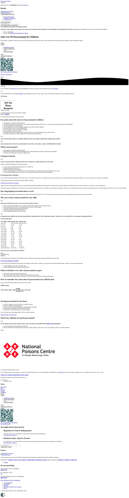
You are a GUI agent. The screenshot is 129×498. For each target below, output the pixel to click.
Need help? (55, 88)
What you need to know (6, 74)
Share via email (9, 47)
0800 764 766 (61, 372)
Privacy (5, 488)
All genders (3, 392)
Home (11, 32)
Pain (2, 388)
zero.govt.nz (14, 88)
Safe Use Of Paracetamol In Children (19, 33)
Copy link (9, 48)
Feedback (6, 485)
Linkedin (6, 462)
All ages (2, 391)
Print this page (8, 51)
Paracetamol (3, 387)
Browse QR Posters (9, 72)
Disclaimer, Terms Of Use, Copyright (12, 486)
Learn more (10, 435)
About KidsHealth (8, 482)
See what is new (24, 5)
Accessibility (7, 484)
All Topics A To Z (8, 19)
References (14, 377)
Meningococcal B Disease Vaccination (10, 183)
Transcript (13, 116)
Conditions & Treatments (9, 18)
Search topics (5, 25)
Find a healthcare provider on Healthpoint (10, 480)
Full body (3, 389)
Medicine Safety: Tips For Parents (9, 314)
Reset (15, 25)
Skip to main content (5, 1)
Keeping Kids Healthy (9, 17)
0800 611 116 (22, 93)
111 (73, 93)
